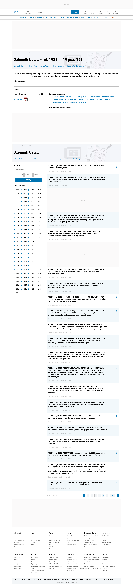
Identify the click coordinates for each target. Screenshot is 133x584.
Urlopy (33, 542)
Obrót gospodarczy (19, 540)
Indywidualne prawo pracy (38, 536)
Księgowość (22, 17)
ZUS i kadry (17, 542)
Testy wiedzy (34, 572)
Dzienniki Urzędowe (58, 66)
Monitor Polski (44, 66)
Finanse (104, 540)
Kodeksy (51, 568)
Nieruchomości (93, 17)
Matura (33, 568)
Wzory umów (105, 564)
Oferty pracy (105, 570)
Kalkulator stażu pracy (72, 566)
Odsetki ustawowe (89, 566)
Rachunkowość (18, 538)
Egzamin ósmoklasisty (37, 570)
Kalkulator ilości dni (71, 559)
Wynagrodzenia (35, 538)
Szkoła (33, 559)
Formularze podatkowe (108, 566)
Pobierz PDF (18, 100)
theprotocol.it (105, 568)
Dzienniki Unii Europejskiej (75, 66)
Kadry (32, 17)
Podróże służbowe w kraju (91, 557)
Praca (50, 544)
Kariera (74, 579)
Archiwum (104, 559)
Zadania (16, 561)
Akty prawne (53, 554)
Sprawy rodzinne (53, 536)
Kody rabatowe (106, 561)
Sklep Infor (52, 546)
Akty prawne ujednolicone (56, 566)
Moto (82, 17)
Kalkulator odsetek (71, 564)
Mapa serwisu (108, 579)
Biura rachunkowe (90, 533)
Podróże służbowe (89, 564)
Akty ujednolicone (19, 66)
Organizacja (17, 557)
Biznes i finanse (70, 536)
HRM (32, 546)
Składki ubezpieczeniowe (91, 561)
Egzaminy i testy (36, 564)
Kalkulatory (70, 554)
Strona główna (18, 53)
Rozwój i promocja (19, 564)
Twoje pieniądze (72, 17)
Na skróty (105, 554)
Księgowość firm (19, 533)
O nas (15, 579)
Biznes (39, 17)
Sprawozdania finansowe (91, 544)
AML (85, 546)
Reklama (97, 579)
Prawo (61, 17)
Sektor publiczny (50, 17)
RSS (81, 579)
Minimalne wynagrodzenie (91, 559)
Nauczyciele (34, 561)
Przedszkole (34, 557)
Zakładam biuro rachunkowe (92, 536)
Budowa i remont (106, 542)
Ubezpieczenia (35, 540)
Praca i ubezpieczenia (72, 540)
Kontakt (88, 579)
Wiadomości (105, 536)
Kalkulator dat (70, 557)
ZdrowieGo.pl (105, 557)
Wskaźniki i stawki (90, 554)
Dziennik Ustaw (28, 53)
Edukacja (104, 17)
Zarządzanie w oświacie (38, 566)
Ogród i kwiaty (106, 544)
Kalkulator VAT (70, 561)
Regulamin (65, 579)
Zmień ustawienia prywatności (48, 579)
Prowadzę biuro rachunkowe (92, 538)
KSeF (112, 17)
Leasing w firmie (71, 544)
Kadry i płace (17, 566)
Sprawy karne (53, 538)
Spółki (68, 538)
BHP (32, 544)
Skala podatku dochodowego (92, 568)
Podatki (16, 536)
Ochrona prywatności (28, 579)
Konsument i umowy (54, 540)
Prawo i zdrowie (53, 549)
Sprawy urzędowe (54, 542)
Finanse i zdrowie (71, 546)
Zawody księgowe (19, 544)
